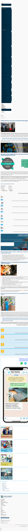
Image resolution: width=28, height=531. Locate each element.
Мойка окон (3, 484)
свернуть (26, 167)
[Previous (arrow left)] (0, 530)
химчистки (22, 290)
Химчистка (3, 489)
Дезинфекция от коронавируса (6, 490)
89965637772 (3, 514)
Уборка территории (4, 485)
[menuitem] (1, 2)
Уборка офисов (4, 486)
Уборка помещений (4, 487)
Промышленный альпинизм (5, 488)
